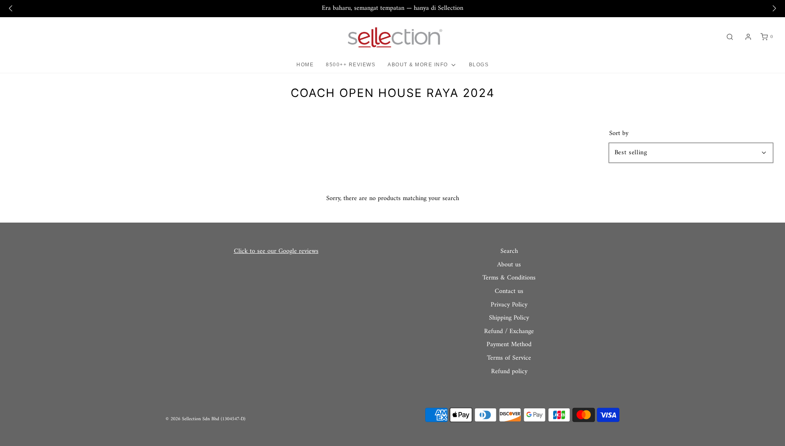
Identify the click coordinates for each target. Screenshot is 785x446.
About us (509, 265)
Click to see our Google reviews (276, 251)
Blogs (479, 65)
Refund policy (509, 372)
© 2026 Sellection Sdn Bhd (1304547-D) (205, 419)
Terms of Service (509, 358)
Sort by (618, 133)
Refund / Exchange (509, 332)
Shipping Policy (509, 318)
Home (305, 65)
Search (509, 251)
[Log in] (748, 37)
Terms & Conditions (509, 278)
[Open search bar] (729, 37)
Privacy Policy (509, 305)
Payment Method (509, 345)
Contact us (509, 291)
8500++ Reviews (350, 65)
